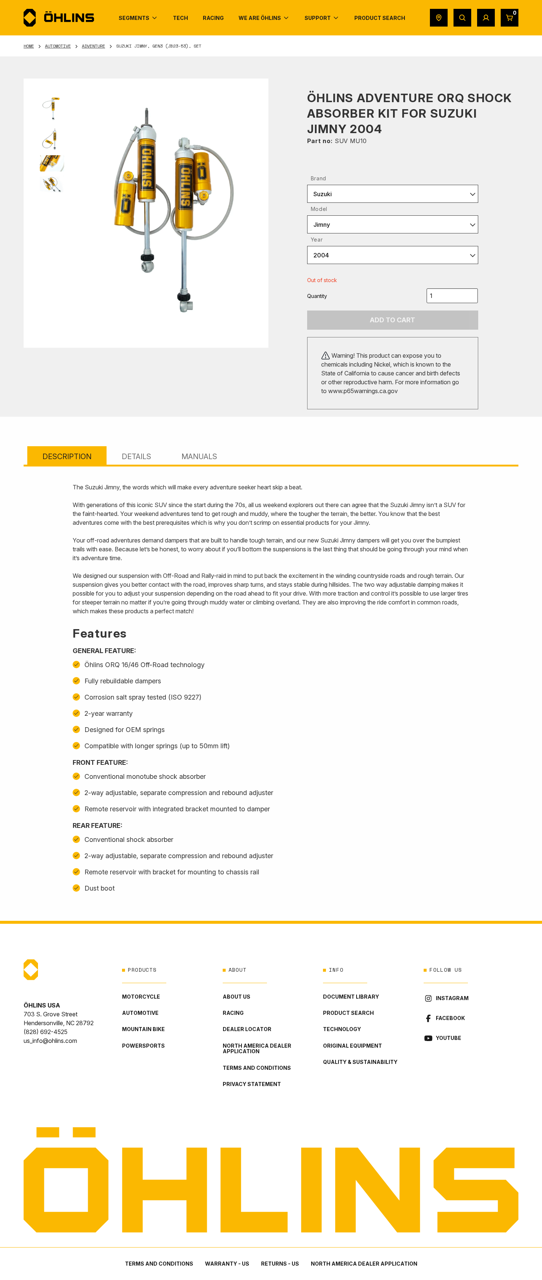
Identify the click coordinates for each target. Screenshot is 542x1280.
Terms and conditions (257, 1068)
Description (66, 456)
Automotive (58, 46)
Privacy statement (252, 1084)
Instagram (452, 998)
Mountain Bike (143, 1029)
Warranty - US (227, 1263)
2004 (321, 255)
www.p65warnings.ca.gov (363, 391)
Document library (351, 996)
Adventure (93, 46)
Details (136, 456)
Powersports (143, 1046)
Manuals (199, 456)
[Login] (486, 18)
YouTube (448, 1038)
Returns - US (280, 1263)
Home (29, 46)
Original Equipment (352, 1046)
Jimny (321, 224)
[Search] (462, 18)
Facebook (450, 1018)
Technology (342, 1029)
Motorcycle (141, 996)
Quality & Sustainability (360, 1062)
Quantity (317, 296)
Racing (233, 1013)
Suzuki (322, 194)
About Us (236, 996)
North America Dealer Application (257, 1048)
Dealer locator (247, 1029)
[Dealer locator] (439, 18)
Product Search (348, 1013)
